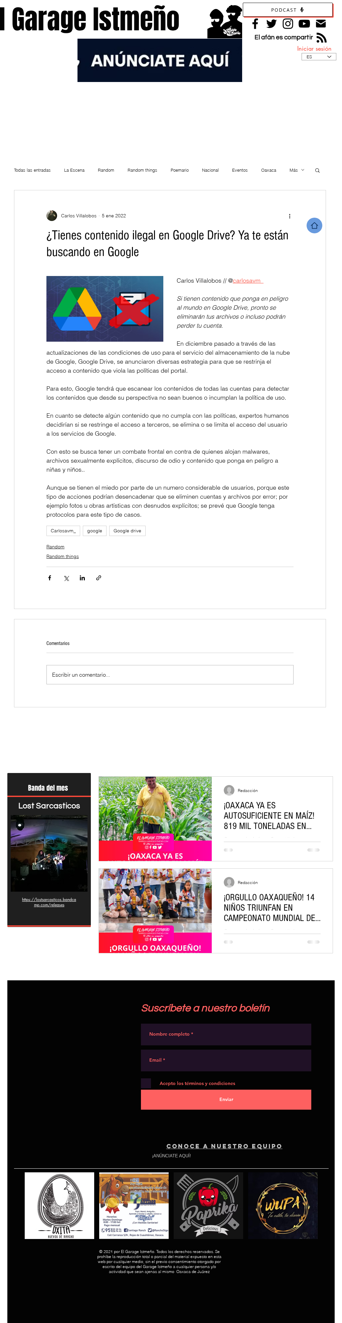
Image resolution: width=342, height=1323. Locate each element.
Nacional (210, 170)
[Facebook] (255, 24)
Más (294, 170)
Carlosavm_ (63, 531)
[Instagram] (288, 24)
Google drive (127, 531)
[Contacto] (321, 23)
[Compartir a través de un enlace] (99, 578)
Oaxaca (268, 170)
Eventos (240, 170)
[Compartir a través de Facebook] (49, 578)
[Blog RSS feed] (322, 38)
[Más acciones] (290, 216)
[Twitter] (272, 24)
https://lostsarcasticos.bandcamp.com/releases (49, 902)
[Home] (314, 225)
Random (106, 170)
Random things (142, 170)
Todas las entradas (32, 170)
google (94, 531)
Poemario (180, 170)
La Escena (74, 170)
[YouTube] (304, 24)
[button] (317, 170)
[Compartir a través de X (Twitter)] (66, 578)
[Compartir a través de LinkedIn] (82, 578)
